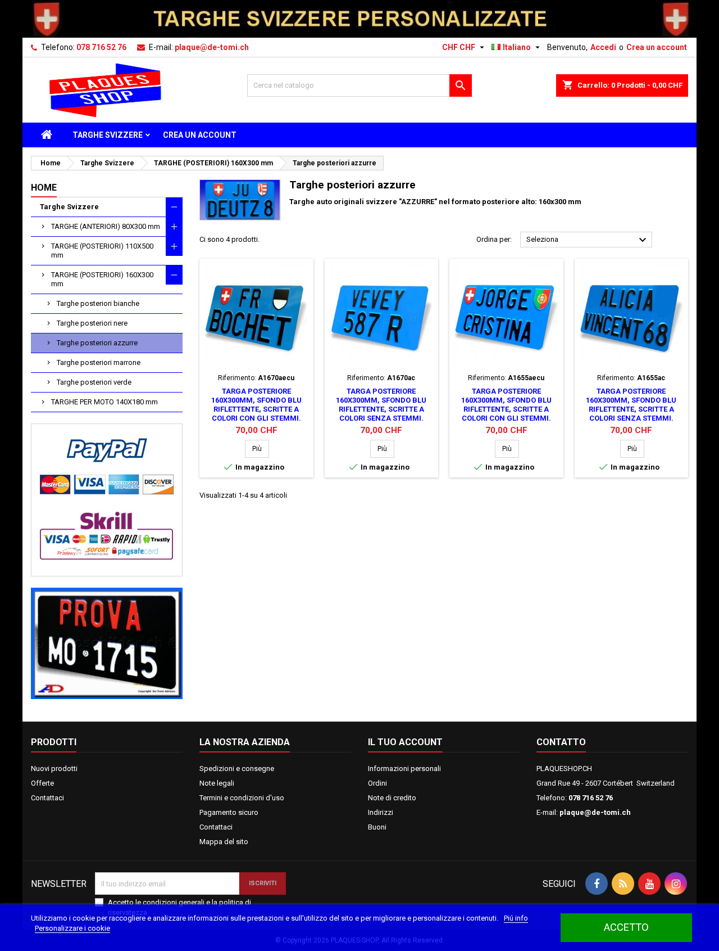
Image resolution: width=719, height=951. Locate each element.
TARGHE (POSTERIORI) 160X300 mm (102, 279)
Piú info (516, 918)
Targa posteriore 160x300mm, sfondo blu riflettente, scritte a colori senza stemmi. (381, 404)
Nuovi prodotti (54, 768)
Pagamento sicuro (228, 812)
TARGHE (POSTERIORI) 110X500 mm (102, 250)
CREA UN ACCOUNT (199, 134)
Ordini (377, 783)
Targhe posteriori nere (92, 323)
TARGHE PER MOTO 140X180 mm (104, 402)
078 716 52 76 (101, 47)
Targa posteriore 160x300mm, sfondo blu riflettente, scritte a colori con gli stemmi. (256, 404)
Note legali (216, 783)
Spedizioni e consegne (236, 768)
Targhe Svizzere (107, 134)
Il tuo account (405, 742)
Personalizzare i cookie (72, 928)
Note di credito (392, 798)
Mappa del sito (223, 841)
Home (44, 187)
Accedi (603, 47)
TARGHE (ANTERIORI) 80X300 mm (105, 226)
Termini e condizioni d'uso (241, 798)
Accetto (626, 927)
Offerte (42, 783)
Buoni (377, 827)
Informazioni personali (404, 768)
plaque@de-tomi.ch (212, 47)
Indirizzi (380, 812)
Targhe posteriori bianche (98, 303)
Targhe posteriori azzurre (97, 343)
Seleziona (587, 240)
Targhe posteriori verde (94, 382)
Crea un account (656, 47)
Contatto (561, 742)
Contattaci (47, 798)
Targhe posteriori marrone (98, 362)
